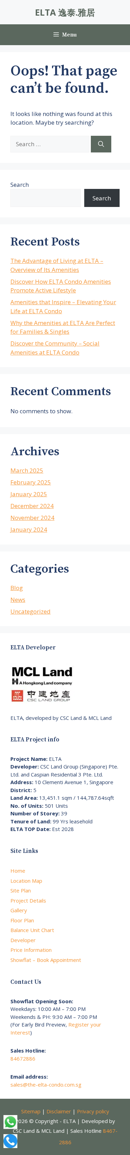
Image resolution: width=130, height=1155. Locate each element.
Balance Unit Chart (32, 930)
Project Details (28, 900)
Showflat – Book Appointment (45, 959)
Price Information (31, 949)
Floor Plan (22, 920)
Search (19, 185)
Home (17, 870)
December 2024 (32, 506)
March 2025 (26, 470)
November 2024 (32, 518)
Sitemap (31, 1111)
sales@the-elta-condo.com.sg (45, 1084)
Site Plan (20, 890)
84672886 (22, 1058)
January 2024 (28, 529)
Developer (23, 940)
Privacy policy (93, 1111)
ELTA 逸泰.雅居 (65, 12)
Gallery (18, 910)
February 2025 (30, 482)
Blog (16, 588)
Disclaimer (58, 1111)
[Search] (101, 144)
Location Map (26, 880)
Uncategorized (30, 611)
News (17, 600)
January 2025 (28, 494)
